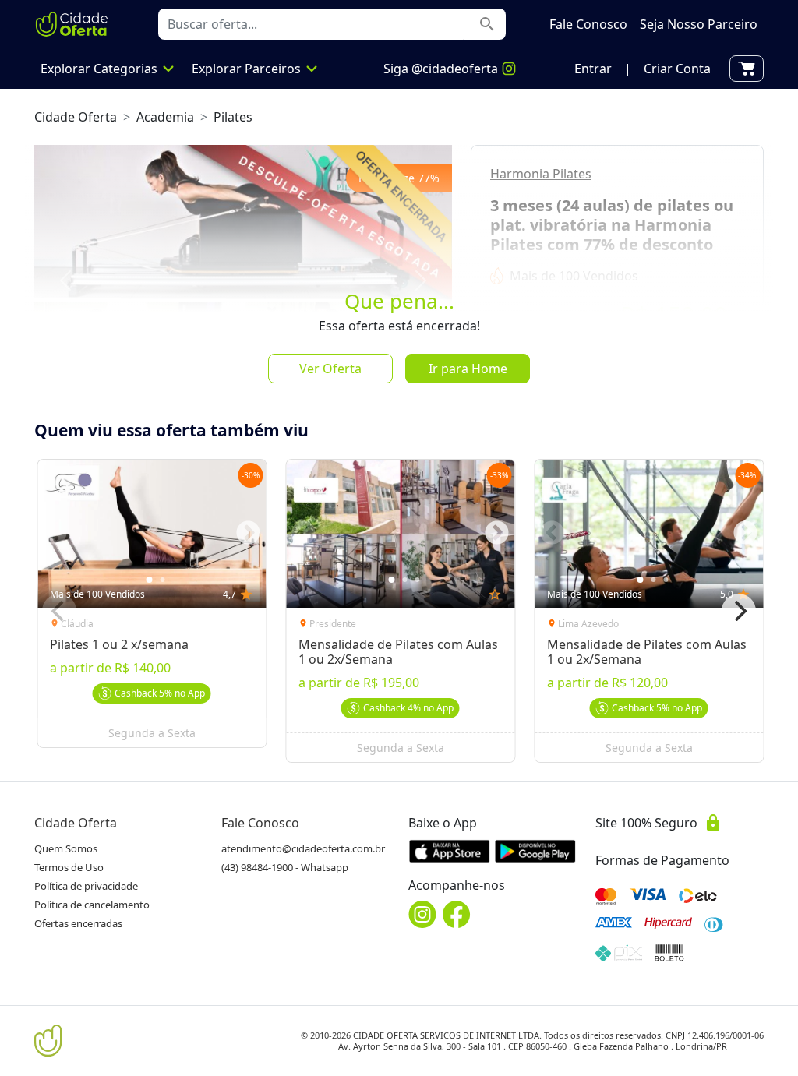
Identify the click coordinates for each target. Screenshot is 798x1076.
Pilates (233, 116)
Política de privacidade (86, 886)
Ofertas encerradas (78, 923)
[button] (593, 68)
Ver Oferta (330, 368)
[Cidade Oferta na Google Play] (535, 850)
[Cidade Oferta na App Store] (449, 850)
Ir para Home (468, 368)
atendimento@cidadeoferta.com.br (303, 848)
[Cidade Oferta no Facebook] (457, 914)
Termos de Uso (69, 867)
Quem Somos (65, 848)
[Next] (739, 611)
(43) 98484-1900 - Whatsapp (284, 867)
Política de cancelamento (92, 905)
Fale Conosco (260, 822)
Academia (165, 116)
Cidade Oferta (75, 116)
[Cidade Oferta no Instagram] (422, 914)
